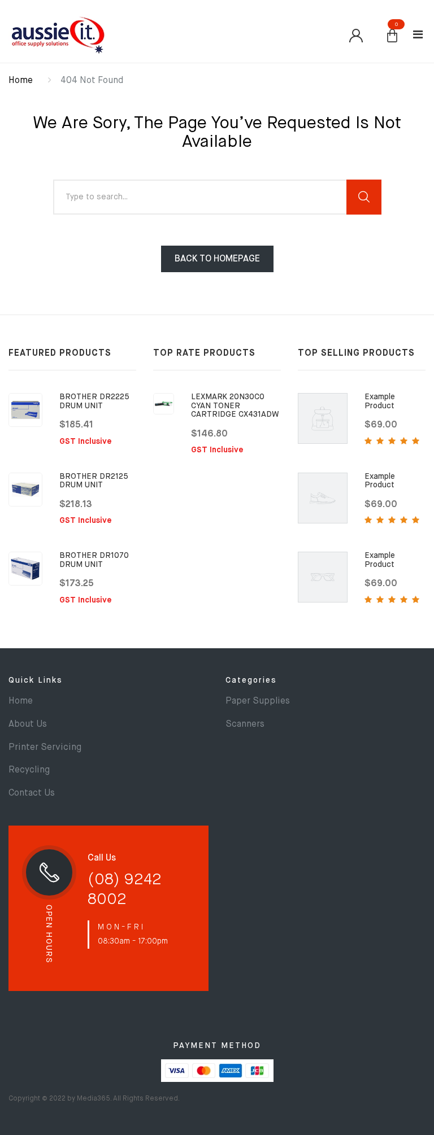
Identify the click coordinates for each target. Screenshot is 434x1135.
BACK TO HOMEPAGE (217, 259)
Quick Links (35, 680)
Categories (251, 680)
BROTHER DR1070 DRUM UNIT (94, 560)
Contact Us (31, 793)
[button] (392, 36)
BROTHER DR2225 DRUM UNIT (94, 401)
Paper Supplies (257, 701)
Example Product (379, 401)
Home (20, 80)
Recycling (29, 770)
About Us (27, 724)
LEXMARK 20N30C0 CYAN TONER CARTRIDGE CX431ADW (235, 405)
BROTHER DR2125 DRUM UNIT (93, 481)
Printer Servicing (44, 747)
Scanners (244, 724)
